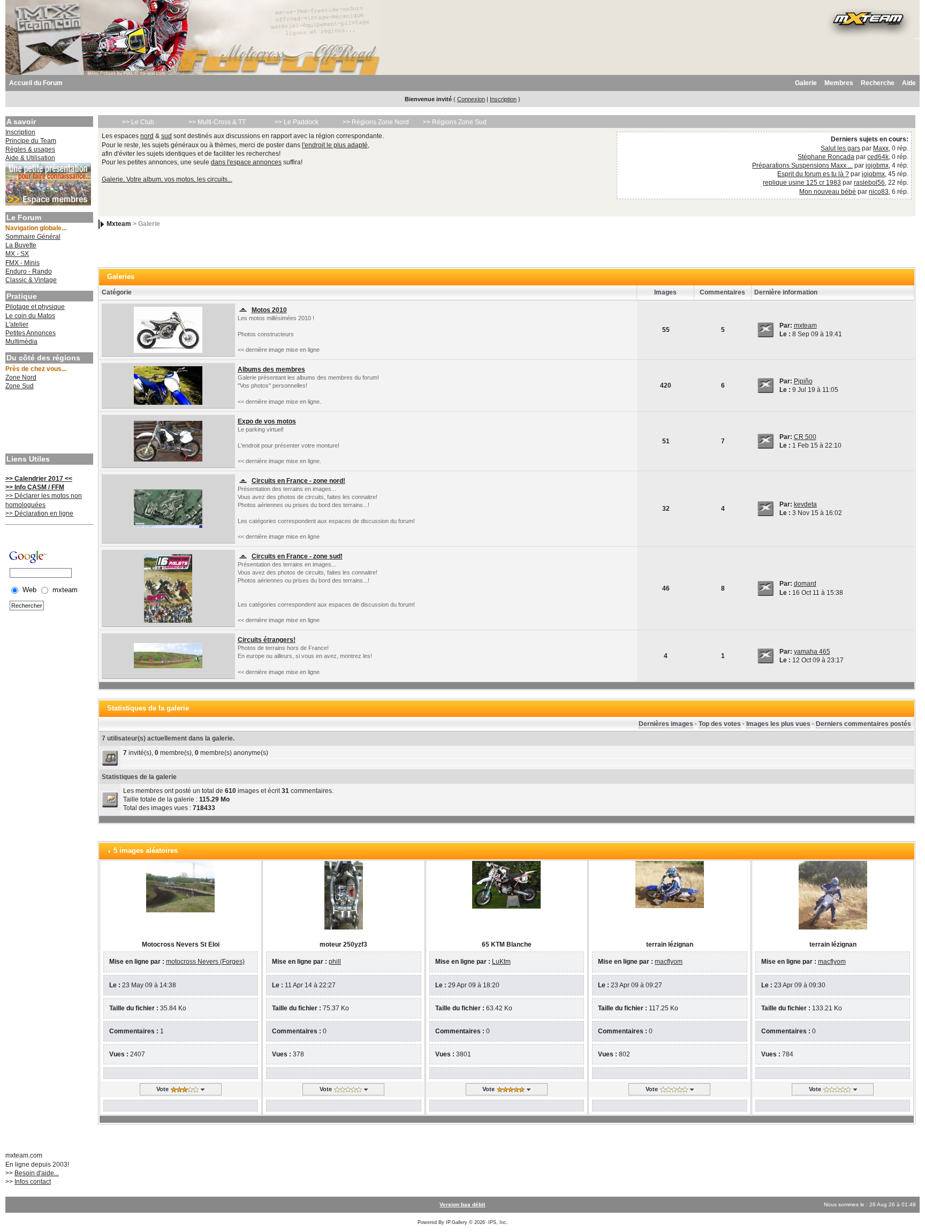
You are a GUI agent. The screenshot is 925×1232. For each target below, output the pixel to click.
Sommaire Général (32, 236)
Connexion (471, 99)
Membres (838, 83)
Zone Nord (20, 377)
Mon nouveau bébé (827, 191)
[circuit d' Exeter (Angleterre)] (168, 655)
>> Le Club (138, 122)
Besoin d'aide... (36, 1173)
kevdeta (805, 504)
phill (335, 961)
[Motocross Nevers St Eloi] (180, 886)
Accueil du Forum (36, 83)
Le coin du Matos (30, 316)
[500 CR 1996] (168, 440)
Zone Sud (19, 386)
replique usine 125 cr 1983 (802, 182)
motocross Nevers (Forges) (205, 961)
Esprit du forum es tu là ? (813, 174)
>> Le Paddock (297, 122)
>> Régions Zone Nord (376, 122)
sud (166, 136)
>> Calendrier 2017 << (38, 478)
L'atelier (16, 324)
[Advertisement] (48, 423)
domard (805, 583)
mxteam (805, 325)
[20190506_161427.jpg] (168, 385)
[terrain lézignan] (669, 884)
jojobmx (877, 165)
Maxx (881, 148)
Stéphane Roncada (826, 157)
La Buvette (20, 245)
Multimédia (21, 341)
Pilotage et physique (35, 307)
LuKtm (501, 961)
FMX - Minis (22, 263)
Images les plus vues (778, 724)
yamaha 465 (812, 651)
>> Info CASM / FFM (34, 487)
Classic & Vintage (31, 280)
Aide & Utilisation (30, 158)
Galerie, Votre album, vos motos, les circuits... (167, 179)
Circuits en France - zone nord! (298, 481)
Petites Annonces (30, 333)
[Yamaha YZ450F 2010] (168, 329)
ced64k (878, 157)
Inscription (503, 99)
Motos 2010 (269, 310)
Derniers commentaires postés (863, 724)
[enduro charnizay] (168, 588)
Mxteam (119, 224)
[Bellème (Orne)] (168, 508)
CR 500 (805, 437)
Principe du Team (30, 141)
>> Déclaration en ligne (39, 513)
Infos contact (32, 1181)
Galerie (806, 83)
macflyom (669, 961)
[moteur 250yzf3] (343, 894)
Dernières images (666, 724)
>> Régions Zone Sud (455, 122)
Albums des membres (271, 369)
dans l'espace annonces (246, 162)
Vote (162, 1089)
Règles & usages (30, 149)
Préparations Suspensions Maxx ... (802, 165)
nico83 (879, 191)
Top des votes (720, 724)
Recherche (877, 83)
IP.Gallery (456, 1222)
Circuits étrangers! (266, 640)
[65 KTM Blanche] (506, 884)
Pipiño (803, 381)
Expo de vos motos (267, 421)
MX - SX (17, 254)
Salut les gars (840, 148)
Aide (909, 83)
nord (147, 136)
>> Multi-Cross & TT (217, 122)
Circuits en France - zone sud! (297, 556)
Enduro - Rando (28, 271)
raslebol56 (869, 182)
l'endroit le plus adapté (335, 145)
